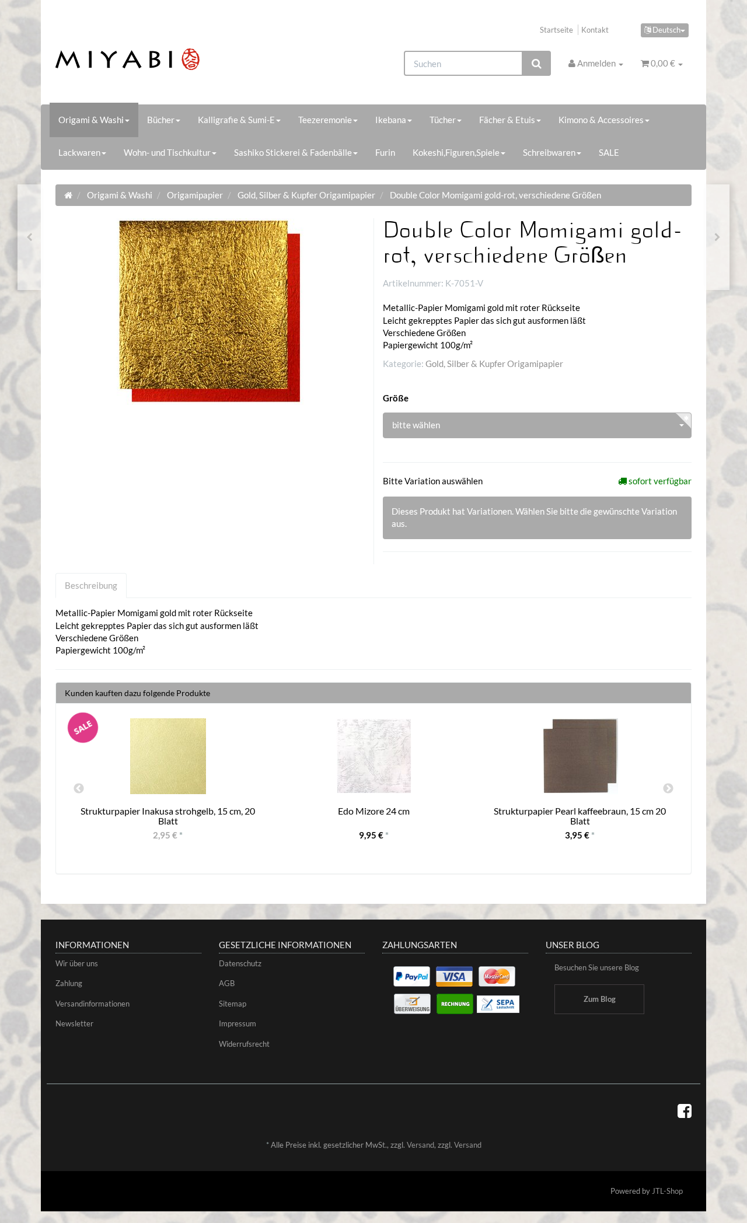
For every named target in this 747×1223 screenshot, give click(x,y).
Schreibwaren (549, 152)
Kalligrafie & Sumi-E (236, 119)
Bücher (160, 119)
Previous (79, 789)
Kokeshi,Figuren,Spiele (456, 152)
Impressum (237, 1023)
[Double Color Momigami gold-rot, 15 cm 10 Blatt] (717, 237)
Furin (385, 152)
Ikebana (390, 119)
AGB (227, 983)
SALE (609, 152)
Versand (420, 1144)
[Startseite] (68, 195)
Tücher (443, 119)
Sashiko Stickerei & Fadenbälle (293, 152)
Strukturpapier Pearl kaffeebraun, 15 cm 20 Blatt (580, 816)
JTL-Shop (667, 1191)
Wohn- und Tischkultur (167, 152)
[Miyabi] (155, 59)
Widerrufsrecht (244, 1044)
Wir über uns (76, 963)
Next (668, 789)
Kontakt (595, 29)
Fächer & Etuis (507, 119)
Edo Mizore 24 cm (374, 810)
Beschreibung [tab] (91, 585)
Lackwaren (79, 152)
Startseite (556, 29)
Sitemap (232, 1003)
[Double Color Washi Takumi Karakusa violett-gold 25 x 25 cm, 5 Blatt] (29, 237)
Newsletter (74, 1023)
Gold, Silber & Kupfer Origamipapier (494, 363)
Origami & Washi (91, 119)
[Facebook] (685, 1110)
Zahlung (68, 983)
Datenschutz (240, 963)
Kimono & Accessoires (601, 119)
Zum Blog (600, 999)
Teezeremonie (325, 119)
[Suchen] (537, 63)
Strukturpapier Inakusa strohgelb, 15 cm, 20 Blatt (168, 816)
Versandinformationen (92, 1003)
